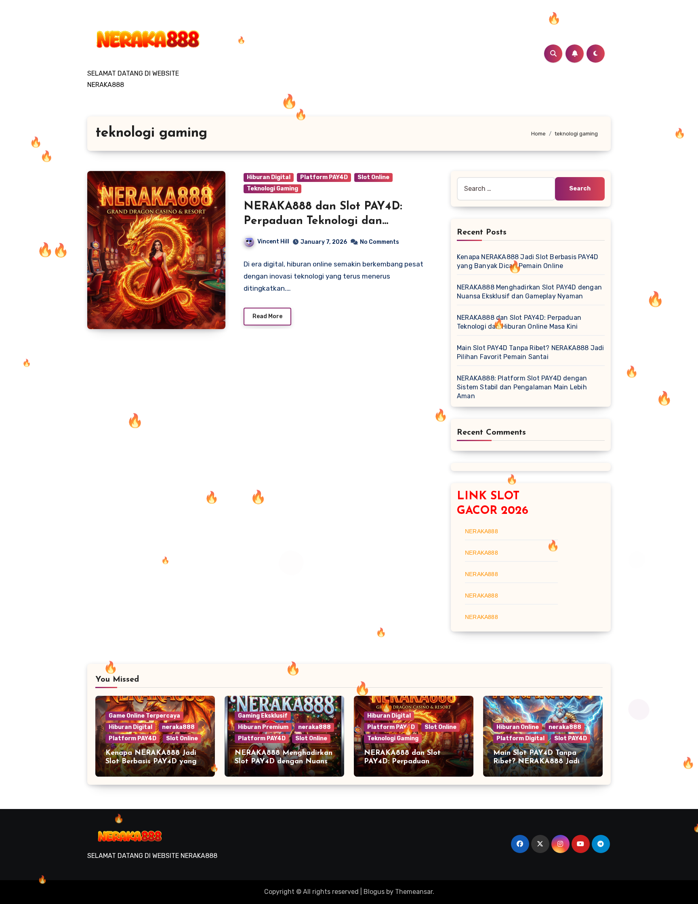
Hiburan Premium (263, 727)
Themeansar (414, 892)
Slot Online (373, 177)
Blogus (374, 892)
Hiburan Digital (268, 177)
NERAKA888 (481, 531)
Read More (267, 316)
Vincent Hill (273, 241)
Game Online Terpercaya (144, 715)
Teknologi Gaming (272, 188)
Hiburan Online (517, 727)
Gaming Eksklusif (263, 715)
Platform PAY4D (324, 177)
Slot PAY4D (570, 738)
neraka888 (178, 727)
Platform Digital (520, 738)
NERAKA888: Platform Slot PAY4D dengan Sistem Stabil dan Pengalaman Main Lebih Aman (522, 387)
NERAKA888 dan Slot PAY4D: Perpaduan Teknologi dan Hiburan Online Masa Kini (323, 221)
